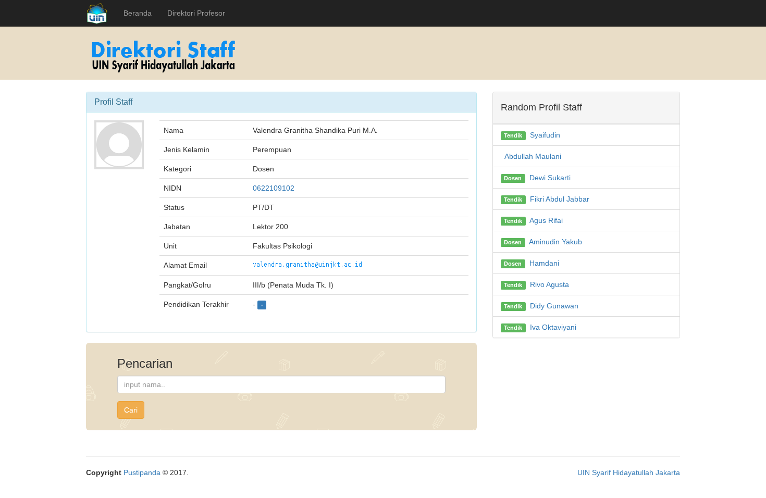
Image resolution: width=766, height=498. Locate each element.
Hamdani (544, 263)
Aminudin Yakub (555, 242)
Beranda (137, 13)
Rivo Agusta (549, 284)
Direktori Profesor (196, 13)
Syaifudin (545, 135)
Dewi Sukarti (550, 177)
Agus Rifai (546, 220)
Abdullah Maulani (532, 156)
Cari (131, 410)
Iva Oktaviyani (553, 327)
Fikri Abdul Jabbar (559, 199)
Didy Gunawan (554, 306)
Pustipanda (141, 472)
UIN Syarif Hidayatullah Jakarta (628, 472)
